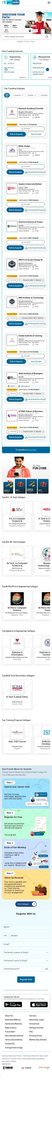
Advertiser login (36, 1020)
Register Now (26, 979)
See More (22, 77)
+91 (5, 936)
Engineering (15, 57)
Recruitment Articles (14, 1036)
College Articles (36, 1028)
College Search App (14, 1048)
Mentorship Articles (38, 1040)
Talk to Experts (16, 134)
